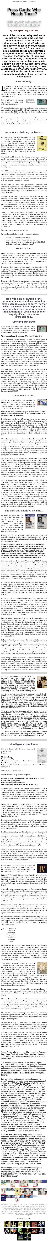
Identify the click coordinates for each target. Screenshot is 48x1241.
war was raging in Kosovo (27, 889)
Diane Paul (10, 1054)
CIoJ (16, 90)
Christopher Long (24, 1218)
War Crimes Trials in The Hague (28, 385)
